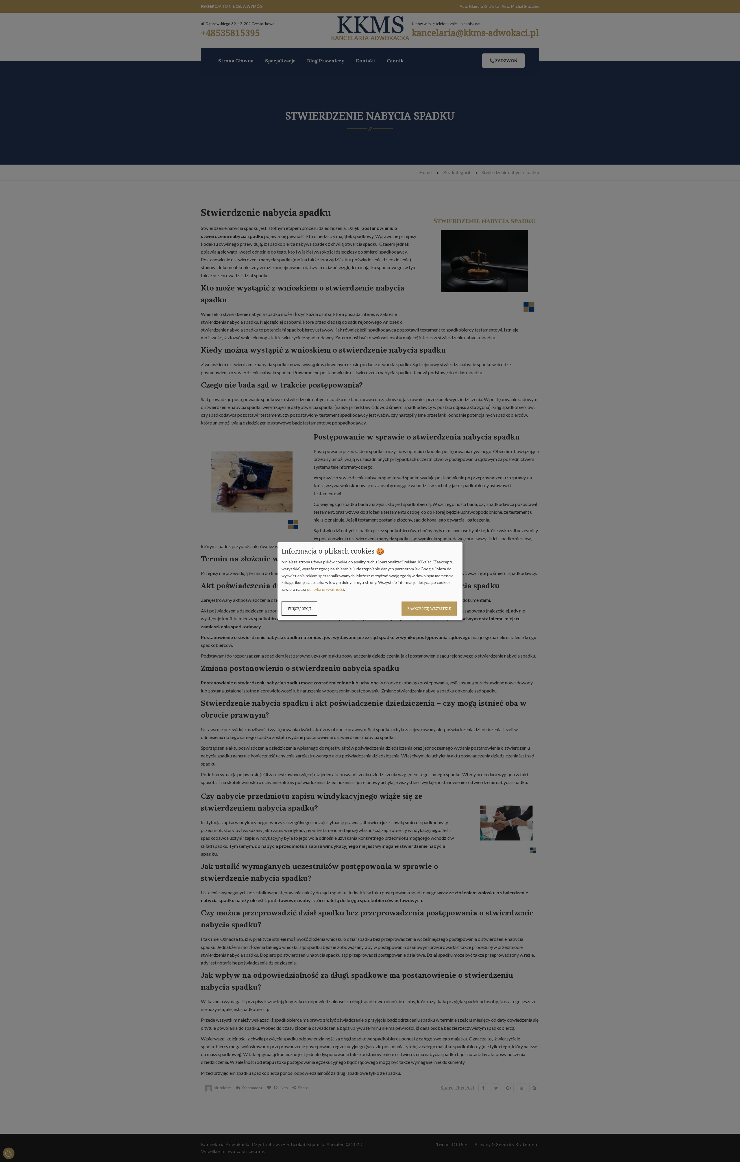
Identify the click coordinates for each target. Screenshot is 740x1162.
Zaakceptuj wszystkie (429, 608)
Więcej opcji (299, 608)
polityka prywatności (325, 589)
